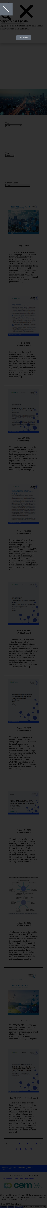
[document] (23, 604)
